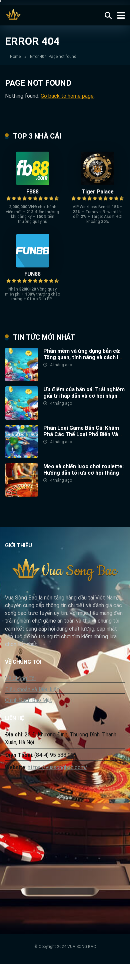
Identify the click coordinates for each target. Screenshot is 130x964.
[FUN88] (32, 265)
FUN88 (32, 274)
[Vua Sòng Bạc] (13, 14)
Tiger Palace (98, 191)
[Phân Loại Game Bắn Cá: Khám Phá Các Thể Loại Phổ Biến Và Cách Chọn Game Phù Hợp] (21, 456)
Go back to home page (67, 96)
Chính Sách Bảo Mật (28, 700)
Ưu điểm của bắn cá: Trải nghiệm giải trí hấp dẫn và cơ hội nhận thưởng (84, 395)
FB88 (32, 191)
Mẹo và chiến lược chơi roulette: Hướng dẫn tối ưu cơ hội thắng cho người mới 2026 (83, 472)
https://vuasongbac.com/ (57, 767)
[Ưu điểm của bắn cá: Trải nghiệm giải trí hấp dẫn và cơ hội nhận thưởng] (21, 418)
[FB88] (32, 183)
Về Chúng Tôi (20, 678)
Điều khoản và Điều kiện (32, 689)
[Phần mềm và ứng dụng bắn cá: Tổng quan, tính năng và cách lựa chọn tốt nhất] (21, 379)
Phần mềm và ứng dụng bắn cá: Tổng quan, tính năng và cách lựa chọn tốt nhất (84, 357)
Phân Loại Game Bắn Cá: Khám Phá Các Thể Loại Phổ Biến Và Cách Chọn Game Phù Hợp (81, 434)
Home (15, 56)
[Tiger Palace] (97, 183)
